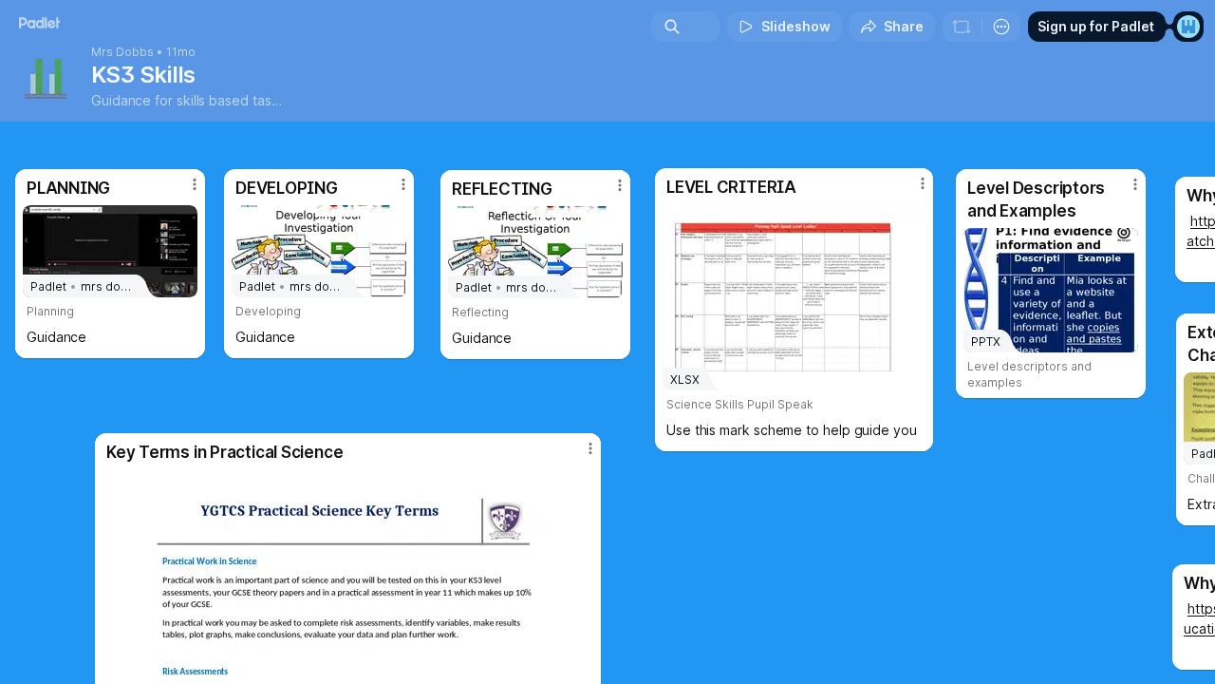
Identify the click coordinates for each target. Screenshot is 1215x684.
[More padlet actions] (1001, 26)
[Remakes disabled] (962, 26)
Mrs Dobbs (122, 52)
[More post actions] (590, 448)
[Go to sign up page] (1188, 26)
